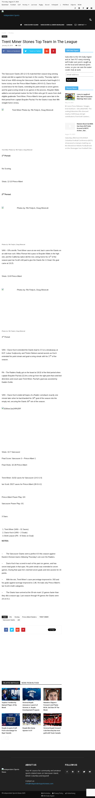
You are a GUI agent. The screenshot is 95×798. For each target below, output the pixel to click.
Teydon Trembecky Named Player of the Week (9, 705)
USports (73, 5)
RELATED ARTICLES (11, 683)
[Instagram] (79, 8)
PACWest (66, 5)
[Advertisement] (32, 66)
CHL (10, 617)
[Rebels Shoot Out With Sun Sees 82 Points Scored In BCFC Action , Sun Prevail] (70, 126)
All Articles (46, 793)
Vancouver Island (31, 25)
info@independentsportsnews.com (39, 783)
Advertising (71, 793)
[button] (90, 20)
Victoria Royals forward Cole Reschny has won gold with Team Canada (52, 730)
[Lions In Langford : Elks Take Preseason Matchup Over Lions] (70, 96)
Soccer (47, 5)
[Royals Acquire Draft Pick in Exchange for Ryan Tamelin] (11, 719)
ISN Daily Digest (48, 796)
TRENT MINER (43, 617)
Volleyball (55, 5)
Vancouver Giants (9, 620)
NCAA (79, 5)
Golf (19, 5)
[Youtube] (91, 8)
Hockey (25, 5)
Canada (69, 25)
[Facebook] (75, 8)
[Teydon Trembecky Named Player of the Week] (11, 694)
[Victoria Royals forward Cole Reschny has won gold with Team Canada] (52, 719)
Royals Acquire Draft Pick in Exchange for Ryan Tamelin (9, 730)
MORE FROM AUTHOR (30, 683)
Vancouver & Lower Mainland (52, 25)
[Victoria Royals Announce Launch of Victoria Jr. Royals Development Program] (32, 694)
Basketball (5, 5)
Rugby (41, 5)
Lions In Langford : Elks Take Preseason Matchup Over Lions (84, 96)
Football (13, 5)
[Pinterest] (83, 8)
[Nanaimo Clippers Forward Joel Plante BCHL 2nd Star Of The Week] (52, 694)
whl (19, 620)
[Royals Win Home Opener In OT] (32, 719)
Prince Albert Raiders (29, 617)
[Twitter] (87, 8)
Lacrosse (34, 5)
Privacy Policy (58, 793)
